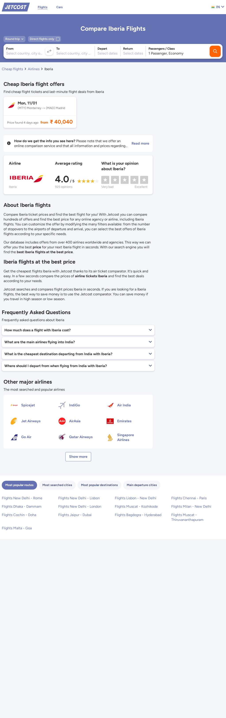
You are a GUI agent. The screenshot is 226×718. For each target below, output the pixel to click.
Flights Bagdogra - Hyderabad (138, 515)
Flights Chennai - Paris (189, 498)
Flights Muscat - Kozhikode (136, 506)
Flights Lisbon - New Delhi (135, 498)
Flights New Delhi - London (79, 506)
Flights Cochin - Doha (19, 515)
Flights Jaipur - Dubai (75, 515)
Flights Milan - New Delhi (191, 506)
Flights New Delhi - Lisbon (79, 498)
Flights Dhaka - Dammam (21, 506)
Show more (78, 456)
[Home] (16, 7)
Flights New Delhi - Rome (22, 498)
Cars (59, 7)
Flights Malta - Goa (17, 528)
